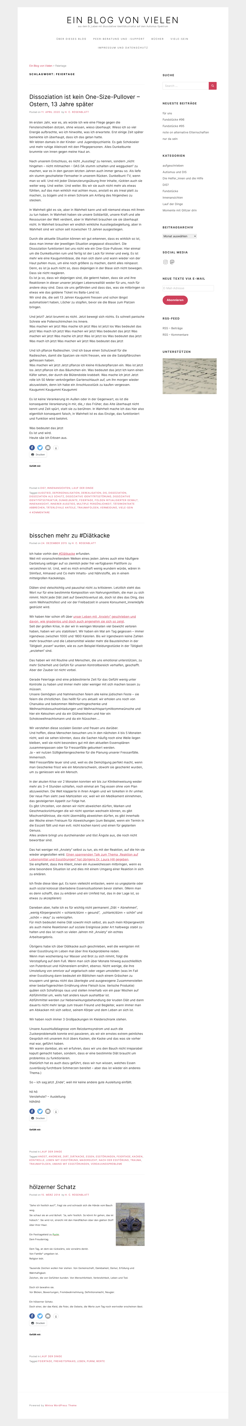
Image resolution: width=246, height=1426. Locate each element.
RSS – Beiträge (173, 328)
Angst (42, 1156)
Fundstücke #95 (173, 126)
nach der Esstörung (114, 1160)
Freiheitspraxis (65, 1361)
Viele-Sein (180, 39)
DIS (105, 493)
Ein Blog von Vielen (123, 20)
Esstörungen (105, 1156)
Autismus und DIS (175, 172)
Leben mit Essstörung (62, 1160)
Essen (90, 1156)
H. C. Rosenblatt (77, 112)
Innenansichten (58, 488)
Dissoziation (117, 493)
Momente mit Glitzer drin (180, 210)
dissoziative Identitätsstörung (88, 496)
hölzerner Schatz (52, 1186)
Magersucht (88, 1160)
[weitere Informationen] (55, 448)
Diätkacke (77, 1156)
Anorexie (55, 1156)
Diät (66, 1156)
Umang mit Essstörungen (70, 1164)
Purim (91, 1361)
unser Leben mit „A (87, 616)
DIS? (43, 488)
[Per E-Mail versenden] (48, 447)
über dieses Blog (71, 39)
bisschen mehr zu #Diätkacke (69, 535)
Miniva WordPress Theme (61, 1405)
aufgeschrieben (173, 165)
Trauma (135, 1160)
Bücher (157, 39)
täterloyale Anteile (61, 507)
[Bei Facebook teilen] (32, 447)
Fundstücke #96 (173, 119)
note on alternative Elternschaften (186, 132)
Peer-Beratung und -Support (119, 39)
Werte (100, 1361)
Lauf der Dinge (83, 488)
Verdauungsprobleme (106, 1164)
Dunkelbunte (68, 500)
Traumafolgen (88, 507)
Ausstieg (44, 493)
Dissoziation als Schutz (46, 496)
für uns (167, 113)
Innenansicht (39, 503)
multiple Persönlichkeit (94, 503)
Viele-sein (126, 507)
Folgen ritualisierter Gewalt (116, 500)
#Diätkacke (66, 553)
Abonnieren (175, 300)
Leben (81, 1361)
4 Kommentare (39, 512)
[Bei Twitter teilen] (40, 447)
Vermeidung (108, 507)
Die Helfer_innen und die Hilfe (183, 178)
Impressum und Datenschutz (123, 47)
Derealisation (91, 493)
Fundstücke (170, 191)
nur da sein (170, 139)
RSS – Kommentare (175, 334)
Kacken (137, 1156)
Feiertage (86, 500)
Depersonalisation (66, 493)
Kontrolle (37, 1160)
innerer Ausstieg (62, 503)
